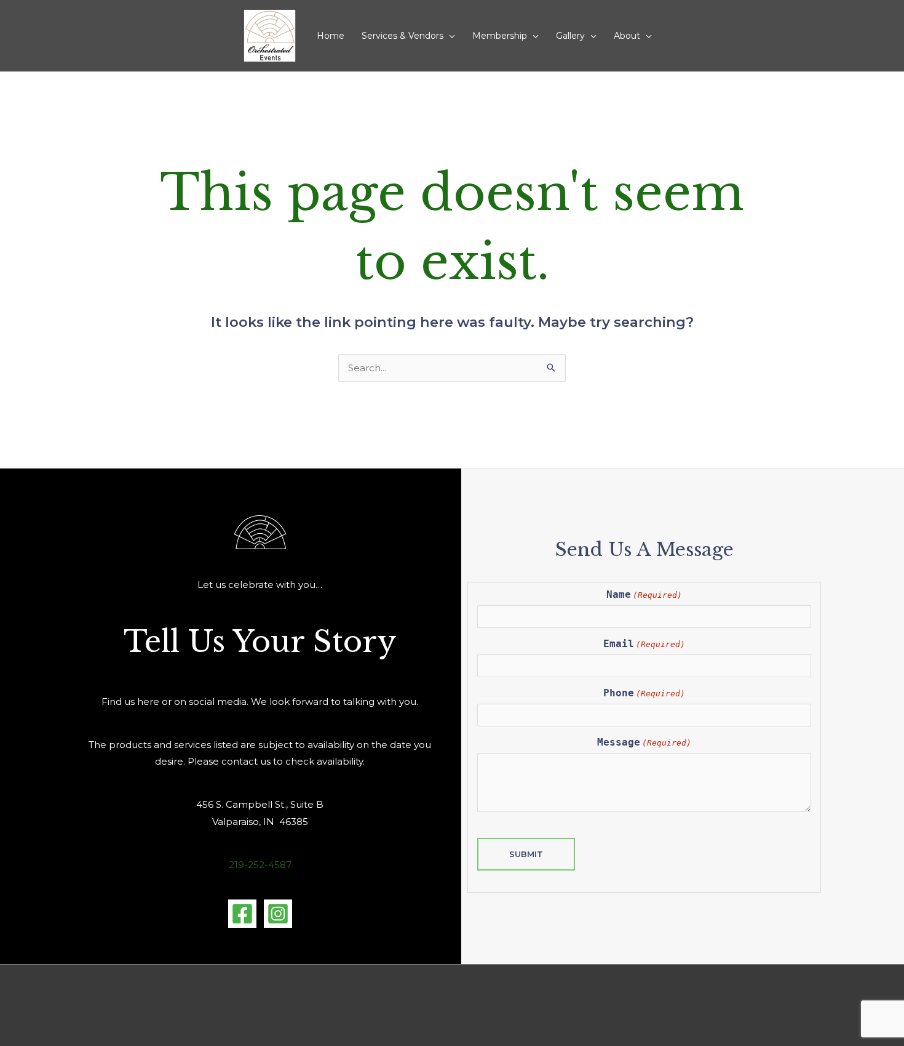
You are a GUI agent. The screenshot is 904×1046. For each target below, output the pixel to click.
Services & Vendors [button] (402, 35)
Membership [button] (499, 35)
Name (644, 594)
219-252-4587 (260, 865)
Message (644, 742)
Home (330, 35)
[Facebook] (242, 913)
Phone (644, 693)
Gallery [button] (570, 35)
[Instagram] (278, 913)
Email (644, 644)
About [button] (627, 35)
